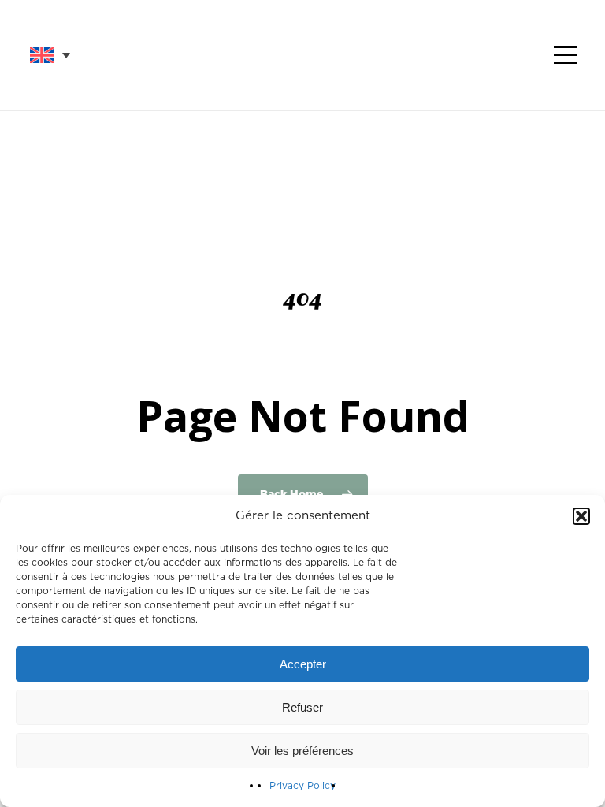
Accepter (303, 664)
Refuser (302, 707)
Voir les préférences (302, 750)
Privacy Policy (302, 785)
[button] (581, 516)
